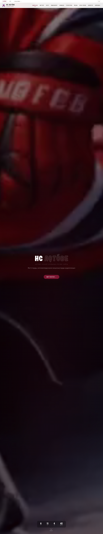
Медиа (75, 5)
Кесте (47, 5)
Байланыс (97, 5)
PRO (5, 1)
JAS (10, 1)
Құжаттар (90, 5)
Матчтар (42, 5)
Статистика (69, 5)
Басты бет (35, 5)
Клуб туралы (82, 5)
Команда (61, 5)
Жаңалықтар (54, 5)
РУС (99, 1)
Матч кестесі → (51, 277)
